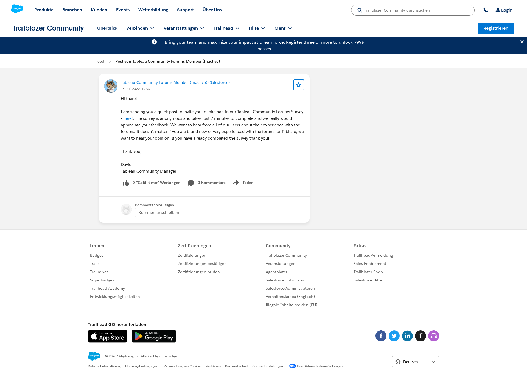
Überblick (107, 28)
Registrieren (495, 28)
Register (294, 42)
